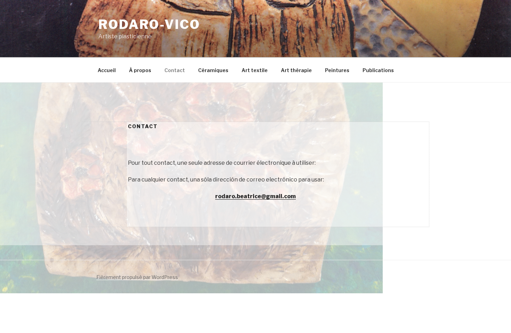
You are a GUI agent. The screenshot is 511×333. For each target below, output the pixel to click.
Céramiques (213, 70)
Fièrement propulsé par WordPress (137, 277)
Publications (378, 70)
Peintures (337, 70)
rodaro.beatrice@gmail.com (255, 196)
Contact (174, 70)
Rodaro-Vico (149, 24)
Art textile (255, 70)
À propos (140, 70)
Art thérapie (296, 70)
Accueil (107, 70)
